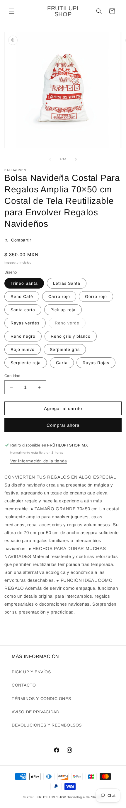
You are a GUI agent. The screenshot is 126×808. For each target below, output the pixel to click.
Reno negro (23, 336)
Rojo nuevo (23, 349)
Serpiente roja (26, 362)
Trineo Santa (24, 283)
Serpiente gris (65, 349)
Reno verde (70, 324)
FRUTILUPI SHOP (51, 797)
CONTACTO (24, 685)
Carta (62, 362)
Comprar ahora (63, 425)
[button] (11, 11)
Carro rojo (59, 296)
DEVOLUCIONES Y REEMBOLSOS (47, 725)
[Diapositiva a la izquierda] (50, 159)
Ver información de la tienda (38, 461)
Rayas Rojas (96, 362)
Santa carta (23, 309)
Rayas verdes (25, 323)
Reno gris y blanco (71, 336)
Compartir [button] (21, 240)
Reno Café (22, 296)
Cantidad (12, 376)
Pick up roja (63, 309)
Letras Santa (66, 283)
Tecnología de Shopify (85, 797)
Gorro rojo (96, 296)
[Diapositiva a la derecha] (75, 159)
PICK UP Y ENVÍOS (31, 671)
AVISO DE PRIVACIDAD (35, 711)
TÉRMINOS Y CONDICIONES (41, 698)
